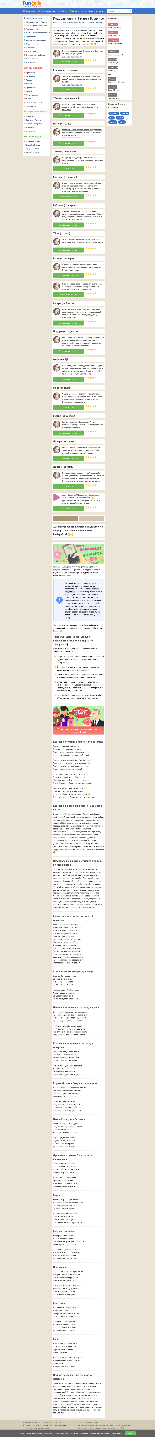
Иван (111, 118)
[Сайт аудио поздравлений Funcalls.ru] (32, 4)
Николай (113, 122)
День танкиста (114, 35)
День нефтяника (114, 27)
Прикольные (31, 36)
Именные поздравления (36, 40)
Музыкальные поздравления (38, 32)
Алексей (125, 113)
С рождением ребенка (35, 55)
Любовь (63, 11)
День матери (113, 63)
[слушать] (56, 53)
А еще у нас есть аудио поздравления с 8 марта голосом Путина (79, 730)
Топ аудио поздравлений (36, 25)
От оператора (32, 131)
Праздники (30, 11)
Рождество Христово (116, 82)
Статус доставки (95, 11)
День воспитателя (115, 43)
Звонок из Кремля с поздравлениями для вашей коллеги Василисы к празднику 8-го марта (81, 79)
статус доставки (87, 695)
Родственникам (32, 29)
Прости (29, 80)
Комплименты (32, 106)
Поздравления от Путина (36, 22)
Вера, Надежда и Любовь (118, 55)
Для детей (30, 62)
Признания (30, 72)
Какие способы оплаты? (52, 1422)
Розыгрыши (77, 11)
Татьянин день (113, 98)
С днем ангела (32, 44)
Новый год (112, 70)
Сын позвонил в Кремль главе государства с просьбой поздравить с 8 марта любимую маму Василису (82, 132)
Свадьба (29, 84)
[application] (57, 53)
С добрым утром (33, 141)
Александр (114, 113)
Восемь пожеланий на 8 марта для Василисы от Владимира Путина (82, 52)
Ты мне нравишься (34, 102)
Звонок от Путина (33, 120)
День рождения (48, 11)
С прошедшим (32, 59)
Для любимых (31, 51)
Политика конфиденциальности (37, 1428)
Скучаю (29, 91)
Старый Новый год (115, 90)
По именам (30, 76)
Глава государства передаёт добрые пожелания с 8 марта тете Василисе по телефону (80, 107)
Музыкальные (32, 95)
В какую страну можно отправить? (38, 1425)
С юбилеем (30, 47)
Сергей (122, 122)
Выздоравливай (32, 149)
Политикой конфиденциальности (109, 1433)
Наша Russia (31, 127)
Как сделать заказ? (32, 1422)
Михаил (120, 118)
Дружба (29, 99)
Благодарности (32, 152)
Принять (130, 1433)
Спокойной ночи (33, 145)
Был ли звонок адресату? (65, 1425)
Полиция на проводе (34, 124)
